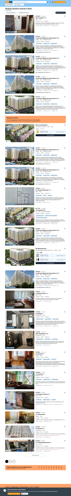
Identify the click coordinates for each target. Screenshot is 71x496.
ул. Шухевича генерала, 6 (42, 394)
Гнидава (37, 39)
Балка (37, 444)
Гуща (37, 211)
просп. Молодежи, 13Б (42, 333)
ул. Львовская (39, 354)
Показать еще (36, 455)
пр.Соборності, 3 (40, 428)
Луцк (40, 19)
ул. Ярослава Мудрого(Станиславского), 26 (47, 38)
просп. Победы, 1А (41, 18)
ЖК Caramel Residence (42, 125)
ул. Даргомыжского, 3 (42, 293)
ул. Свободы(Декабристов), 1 (43, 442)
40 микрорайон (39, 315)
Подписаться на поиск (24, 12)
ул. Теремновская (40, 414)
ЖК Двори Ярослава (41, 248)
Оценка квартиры (35, 120)
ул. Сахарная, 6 (40, 374)
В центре (44, 195)
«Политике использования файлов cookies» (49, 491)
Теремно (37, 416)
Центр (37, 19)
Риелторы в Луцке (26, 120)
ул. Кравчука (39, 313)
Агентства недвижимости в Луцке (14, 120)
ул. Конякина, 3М (40, 210)
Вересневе (38, 375)
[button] (53, 2)
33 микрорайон (39, 335)
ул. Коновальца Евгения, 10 (43, 190)
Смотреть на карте (61, 12)
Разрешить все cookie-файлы (14, 493)
